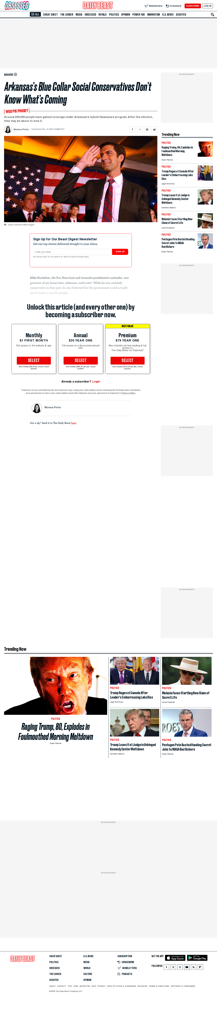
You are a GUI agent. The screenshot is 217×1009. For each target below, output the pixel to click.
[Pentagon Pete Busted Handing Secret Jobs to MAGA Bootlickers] (205, 247)
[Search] (212, 14)
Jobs (75, 986)
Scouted (181, 14)
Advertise (85, 986)
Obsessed (90, 14)
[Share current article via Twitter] (140, 129)
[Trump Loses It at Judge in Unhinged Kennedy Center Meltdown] (205, 203)
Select (34, 360)
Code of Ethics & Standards (121, 986)
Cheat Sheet (50, 14)
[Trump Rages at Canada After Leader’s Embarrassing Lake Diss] (205, 179)
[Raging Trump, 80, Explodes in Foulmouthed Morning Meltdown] (205, 155)
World (86, 968)
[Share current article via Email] (147, 129)
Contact (61, 986)
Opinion (125, 14)
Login (96, 381)
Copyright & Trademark (183, 986)
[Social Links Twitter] (173, 967)
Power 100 (138, 14)
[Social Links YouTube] (187, 967)
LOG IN (207, 6)
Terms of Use (69, 257)
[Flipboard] (200, 967)
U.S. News (167, 14)
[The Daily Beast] (98, 6)
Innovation (153, 14)
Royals (102, 14)
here (73, 422)
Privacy (101, 986)
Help (94, 986)
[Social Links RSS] (193, 967)
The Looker (66, 14)
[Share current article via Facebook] (132, 129)
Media (79, 14)
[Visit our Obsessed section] (28, 6)
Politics (114, 14)
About (52, 986)
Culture (87, 974)
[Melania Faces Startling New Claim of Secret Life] (205, 227)
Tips (69, 986)
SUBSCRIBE (192, 6)
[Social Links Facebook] (166, 967)
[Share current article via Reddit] (154, 129)
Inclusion (142, 986)
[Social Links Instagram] (180, 967)
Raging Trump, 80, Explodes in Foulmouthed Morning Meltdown (55, 731)
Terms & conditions (159, 986)
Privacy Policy (83, 257)
